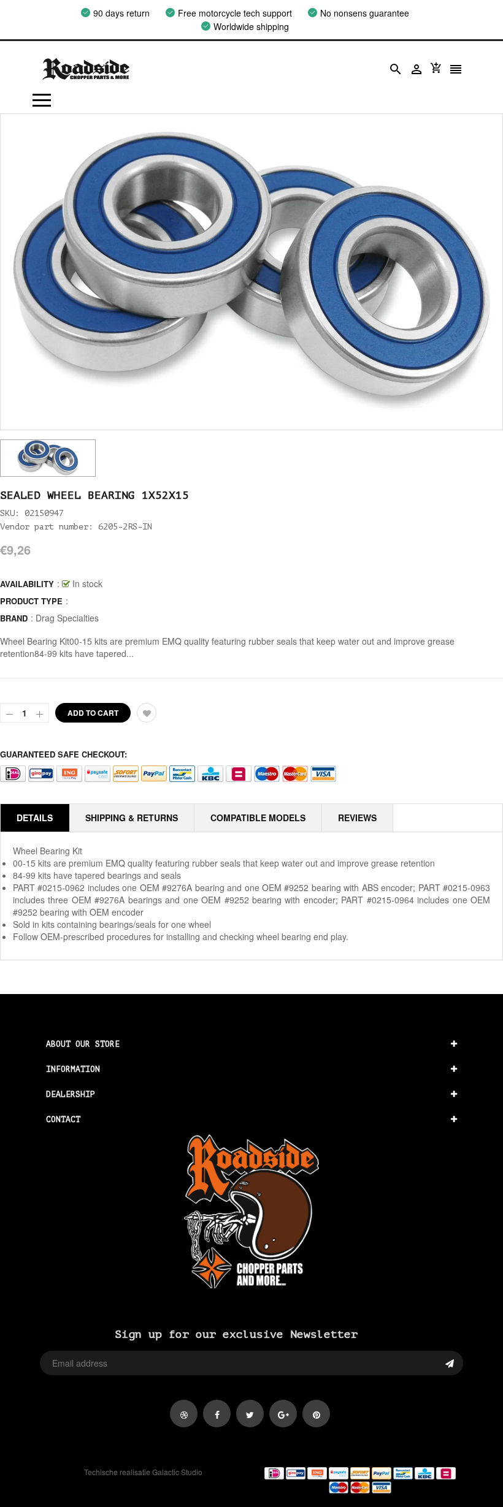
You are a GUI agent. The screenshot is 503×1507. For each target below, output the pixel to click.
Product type (31, 601)
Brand (14, 618)
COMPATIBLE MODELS (257, 817)
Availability (27, 584)
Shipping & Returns (131, 817)
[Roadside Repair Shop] (359, 1479)
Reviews (357, 817)
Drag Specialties (67, 618)
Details (35, 817)
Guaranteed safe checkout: (63, 754)
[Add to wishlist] (146, 713)
